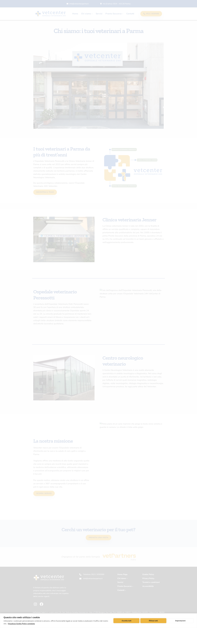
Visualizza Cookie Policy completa (21, 624)
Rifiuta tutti (153, 621)
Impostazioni (180, 621)
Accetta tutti (126, 621)
